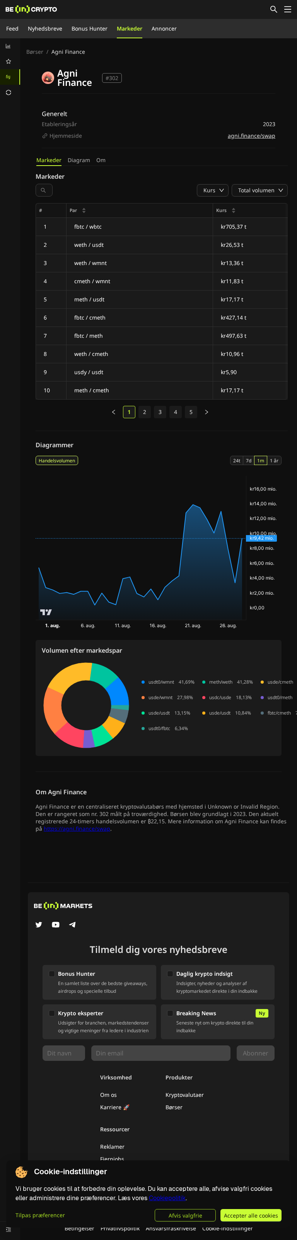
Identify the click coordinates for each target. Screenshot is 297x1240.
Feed (12, 28)
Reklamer (112, 1146)
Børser (34, 51)
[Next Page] (206, 412)
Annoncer (164, 28)
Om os (108, 1094)
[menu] (10, 69)
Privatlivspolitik (120, 1228)
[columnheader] (140, 211)
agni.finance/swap (251, 135)
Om (101, 160)
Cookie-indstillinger (227, 1228)
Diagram (79, 160)
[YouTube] (55, 925)
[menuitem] (10, 46)
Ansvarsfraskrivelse (171, 1228)
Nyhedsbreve (45, 28)
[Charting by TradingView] (46, 612)
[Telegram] (72, 925)
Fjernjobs (112, 1159)
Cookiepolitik (167, 1198)
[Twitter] (38, 925)
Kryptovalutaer (185, 1094)
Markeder (129, 28)
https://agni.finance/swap (77, 828)
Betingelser (79, 1228)
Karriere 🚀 (115, 1107)
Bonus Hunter (90, 28)
